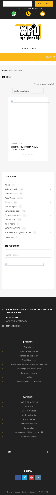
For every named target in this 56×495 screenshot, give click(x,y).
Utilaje (7, 185)
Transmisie (9, 237)
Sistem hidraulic (11, 189)
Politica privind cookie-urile (29, 368)
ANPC (29, 377)
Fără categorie (11, 207)
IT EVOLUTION (44, 492)
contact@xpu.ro (13, 326)
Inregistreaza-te (35, 8)
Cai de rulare (10, 224)
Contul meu (29, 347)
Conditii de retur (29, 360)
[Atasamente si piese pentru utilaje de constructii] (28, 39)
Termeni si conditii (29, 373)
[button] (48, 57)
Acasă (4, 70)
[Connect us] (18, 477)
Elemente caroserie (13, 215)
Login (24, 8)
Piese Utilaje (10, 198)
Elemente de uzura (12, 211)
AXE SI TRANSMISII (12, 228)
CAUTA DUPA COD (44, 4)
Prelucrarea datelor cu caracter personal (29, 364)
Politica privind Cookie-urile (29, 381)
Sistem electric (11, 194)
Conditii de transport (29, 356)
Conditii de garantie (29, 351)
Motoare (8, 202)
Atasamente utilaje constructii (18, 232)
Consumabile (16, 144)
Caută (29, 4)
